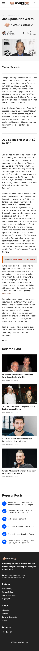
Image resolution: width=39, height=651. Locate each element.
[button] (35, 3)
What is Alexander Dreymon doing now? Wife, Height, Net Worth (19, 472)
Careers (5, 620)
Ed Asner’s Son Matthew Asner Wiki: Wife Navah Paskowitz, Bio (17, 376)
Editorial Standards (9, 617)
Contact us (6, 614)
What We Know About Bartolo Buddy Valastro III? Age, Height (20, 504)
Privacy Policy (7, 592)
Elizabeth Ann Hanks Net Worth (20, 526)
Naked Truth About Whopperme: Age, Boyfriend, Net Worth (21, 542)
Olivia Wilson (6, 380)
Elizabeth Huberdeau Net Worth (21, 534)
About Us (5, 610)
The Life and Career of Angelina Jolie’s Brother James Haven (18, 408)
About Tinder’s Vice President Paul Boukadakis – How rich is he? (17, 440)
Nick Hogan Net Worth (17, 519)
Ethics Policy (7, 589)
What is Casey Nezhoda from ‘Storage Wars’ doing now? (20, 511)
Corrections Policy (9, 595)
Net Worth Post (22, 642)
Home (4, 15)
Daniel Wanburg (10, 32)
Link (29, 32)
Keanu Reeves (8, 294)
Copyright (6, 599)
